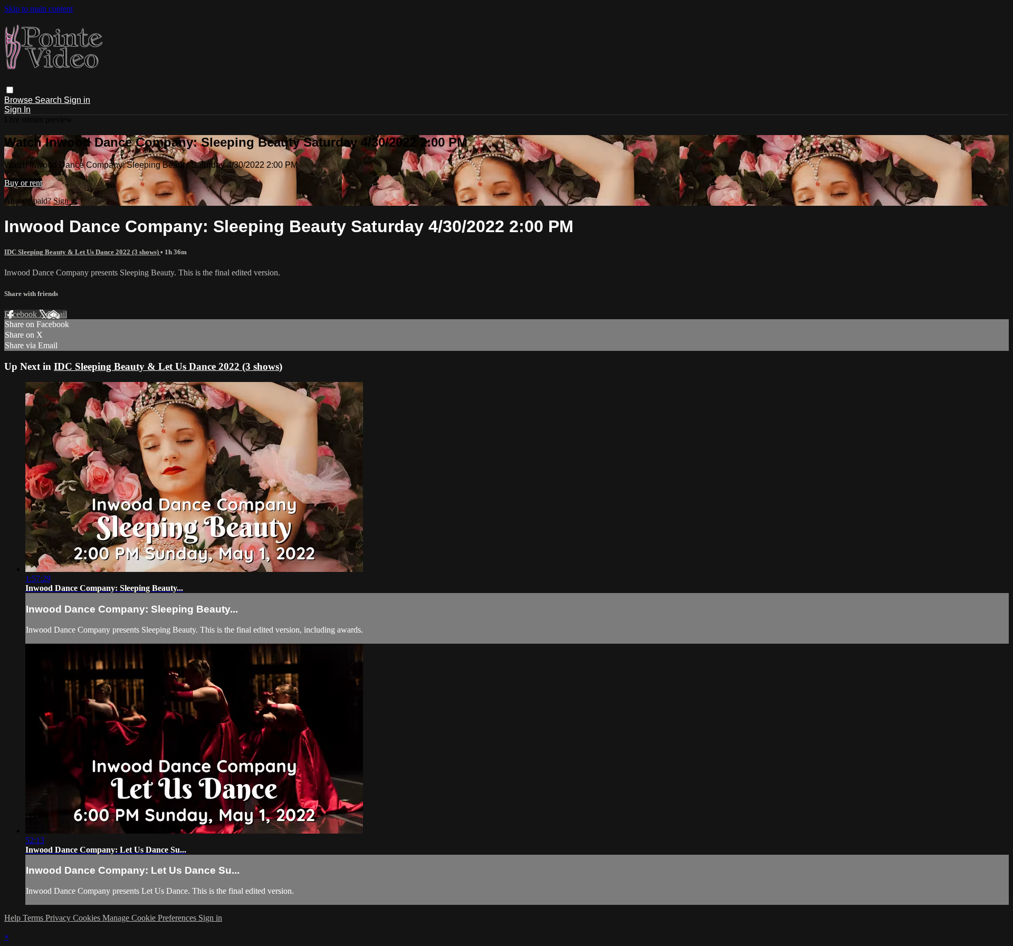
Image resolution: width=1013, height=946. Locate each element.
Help (13, 917)
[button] (9, 90)
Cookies (87, 917)
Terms (34, 917)
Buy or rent (23, 182)
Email (57, 314)
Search (49, 99)
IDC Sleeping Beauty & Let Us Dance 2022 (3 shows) (82, 252)
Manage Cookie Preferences (150, 917)
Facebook (21, 314)
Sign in (77, 99)
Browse (19, 99)
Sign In (17, 109)
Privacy (59, 917)
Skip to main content (38, 8)
